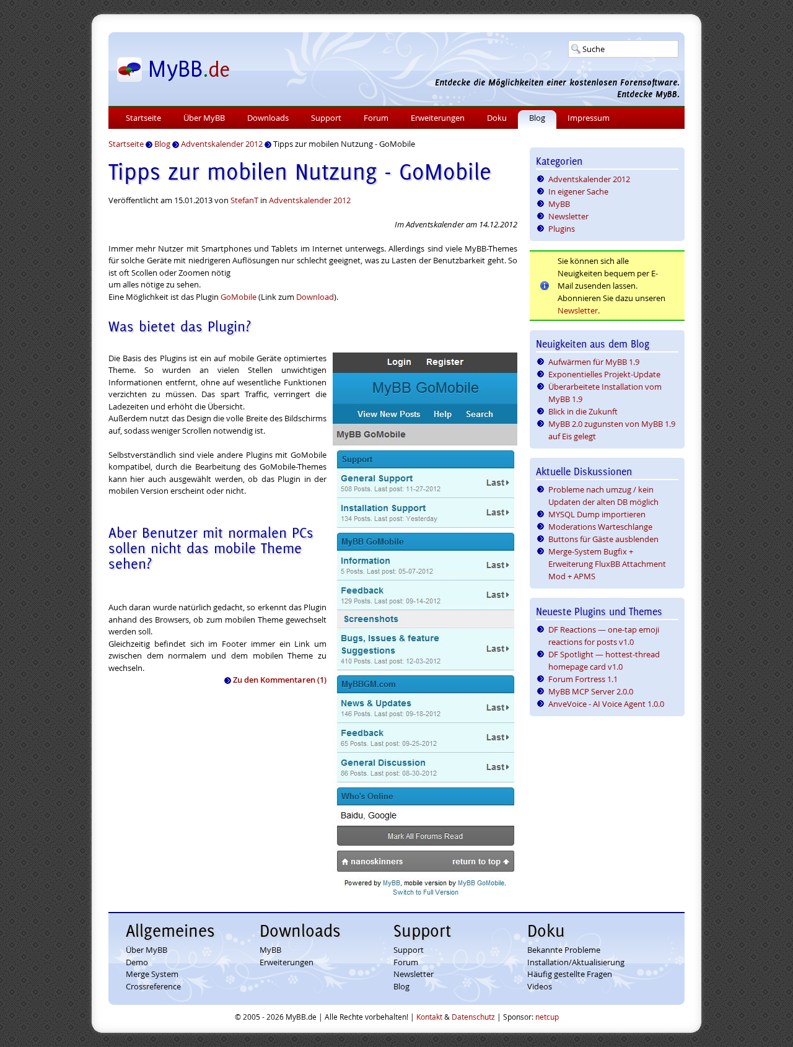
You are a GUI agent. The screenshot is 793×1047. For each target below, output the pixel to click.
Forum (376, 117)
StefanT (244, 200)
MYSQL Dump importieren (597, 514)
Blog (537, 117)
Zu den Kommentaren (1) (279, 679)
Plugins (561, 228)
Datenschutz (473, 1017)
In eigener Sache (578, 191)
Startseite (143, 117)
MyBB (559, 203)
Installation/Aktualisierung (575, 962)
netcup (547, 1017)
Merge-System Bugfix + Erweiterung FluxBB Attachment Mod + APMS (607, 564)
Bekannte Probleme (563, 949)
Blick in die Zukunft (583, 411)
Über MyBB (204, 117)
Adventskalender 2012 (310, 200)
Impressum (588, 117)
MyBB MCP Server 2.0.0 (590, 691)
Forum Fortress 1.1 (583, 679)
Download (315, 296)
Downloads (268, 117)
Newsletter (568, 216)
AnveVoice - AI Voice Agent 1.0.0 (606, 703)
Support (326, 117)
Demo (137, 962)
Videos (539, 986)
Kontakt (429, 1017)
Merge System (152, 973)
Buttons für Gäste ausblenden (603, 539)
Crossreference (153, 986)
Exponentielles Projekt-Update (604, 374)
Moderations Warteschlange (600, 526)
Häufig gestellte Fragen (569, 973)
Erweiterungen (438, 117)
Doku (497, 117)
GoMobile (238, 296)
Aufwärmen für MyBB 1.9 (593, 361)
